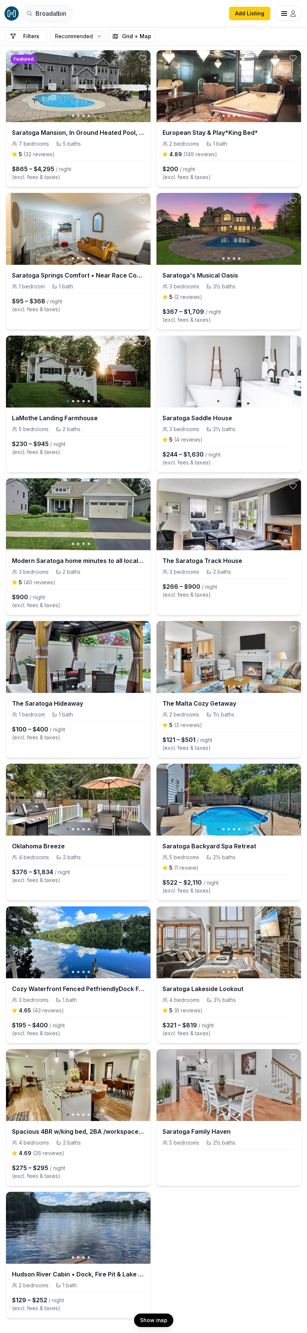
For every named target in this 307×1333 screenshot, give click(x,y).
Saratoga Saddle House (197, 418)
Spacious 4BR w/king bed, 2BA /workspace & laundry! (78, 1131)
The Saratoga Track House (202, 560)
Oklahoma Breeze (38, 846)
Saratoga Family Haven (196, 1131)
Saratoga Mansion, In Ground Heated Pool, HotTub (78, 132)
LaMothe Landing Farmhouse (55, 418)
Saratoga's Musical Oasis (200, 275)
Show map (153, 1320)
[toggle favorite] (142, 58)
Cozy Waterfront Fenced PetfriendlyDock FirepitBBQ (78, 989)
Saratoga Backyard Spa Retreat (209, 846)
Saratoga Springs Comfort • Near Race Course (78, 275)
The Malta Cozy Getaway (199, 703)
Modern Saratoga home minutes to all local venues (78, 560)
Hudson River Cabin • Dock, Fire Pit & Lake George (78, 1274)
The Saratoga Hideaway (47, 703)
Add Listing (249, 13)
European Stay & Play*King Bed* (210, 132)
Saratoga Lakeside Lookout (202, 989)
